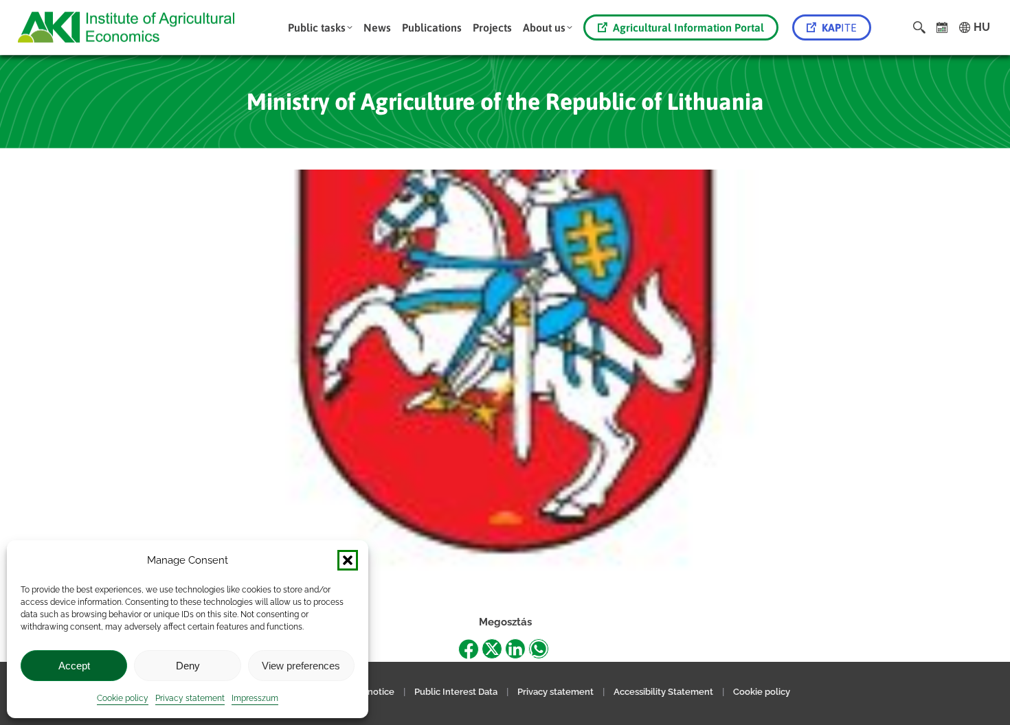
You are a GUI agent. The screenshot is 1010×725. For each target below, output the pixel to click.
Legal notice (368, 692)
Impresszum (255, 698)
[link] (942, 27)
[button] (348, 560)
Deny (188, 665)
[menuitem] (320, 27)
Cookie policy (122, 698)
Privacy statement (190, 698)
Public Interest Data (455, 692)
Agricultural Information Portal (688, 27)
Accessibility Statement (663, 692)
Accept (74, 665)
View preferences (301, 665)
